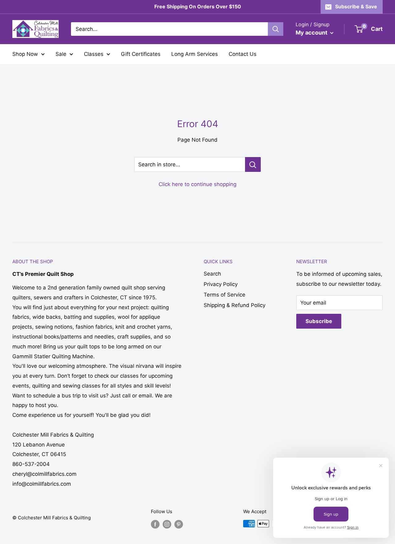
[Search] (275, 29)
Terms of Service (224, 295)
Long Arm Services (194, 54)
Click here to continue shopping (197, 184)
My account (312, 32)
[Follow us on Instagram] (167, 524)
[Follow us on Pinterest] (178, 524)
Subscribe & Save (356, 6)
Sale (61, 54)
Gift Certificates (140, 54)
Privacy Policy (221, 284)
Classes (93, 54)
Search (212, 274)
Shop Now (25, 54)
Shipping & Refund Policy (234, 305)
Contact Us (242, 54)
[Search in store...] (253, 164)
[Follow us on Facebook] (155, 524)
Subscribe (319, 321)
